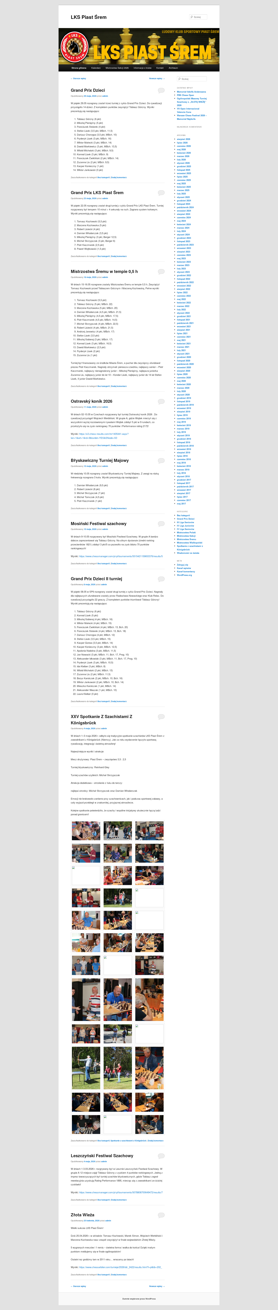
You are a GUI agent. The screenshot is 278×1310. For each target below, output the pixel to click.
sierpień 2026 (183, 139)
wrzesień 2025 (184, 173)
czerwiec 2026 (184, 146)
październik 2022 (185, 282)
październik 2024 (185, 207)
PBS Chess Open (185, 95)
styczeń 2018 (183, 476)
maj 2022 (181, 299)
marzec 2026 (183, 156)
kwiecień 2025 (184, 186)
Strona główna (79, 67)
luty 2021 (181, 350)
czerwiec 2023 (184, 254)
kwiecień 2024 (184, 224)
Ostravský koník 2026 (92, 401)
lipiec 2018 (182, 455)
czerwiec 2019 (184, 418)
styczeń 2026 (183, 162)
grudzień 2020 (184, 357)
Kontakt (160, 67)
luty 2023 (181, 268)
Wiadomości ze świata (188, 552)
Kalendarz (96, 67)
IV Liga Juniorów (185, 525)
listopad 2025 (183, 169)
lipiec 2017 (182, 496)
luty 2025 (181, 193)
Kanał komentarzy (186, 571)
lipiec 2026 (182, 142)
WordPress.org (184, 574)
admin (105, 95)
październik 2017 (185, 486)
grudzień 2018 (184, 438)
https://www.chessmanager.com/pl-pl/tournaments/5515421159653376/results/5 (121, 556)
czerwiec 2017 (184, 500)
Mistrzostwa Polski (186, 532)
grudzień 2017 (184, 479)
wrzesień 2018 (184, 449)
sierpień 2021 (183, 329)
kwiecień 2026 (184, 152)
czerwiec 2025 (184, 180)
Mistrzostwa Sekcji (186, 535)
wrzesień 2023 (184, 248)
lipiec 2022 (182, 292)
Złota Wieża (82, 1215)
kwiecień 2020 (184, 384)
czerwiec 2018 (184, 459)
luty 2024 (181, 231)
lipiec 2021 (182, 333)
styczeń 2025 (183, 197)
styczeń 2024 (183, 234)
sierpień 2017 (183, 493)
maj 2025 (181, 183)
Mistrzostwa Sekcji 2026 (117, 67)
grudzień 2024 (184, 200)
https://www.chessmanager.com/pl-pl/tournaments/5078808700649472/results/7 (121, 1192)
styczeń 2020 (183, 394)
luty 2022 (181, 309)
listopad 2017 (183, 483)
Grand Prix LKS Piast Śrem (97, 192)
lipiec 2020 (182, 374)
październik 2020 (185, 363)
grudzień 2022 (184, 275)
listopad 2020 (183, 360)
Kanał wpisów (184, 568)
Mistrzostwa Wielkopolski (189, 542)
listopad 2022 (183, 278)
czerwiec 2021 (184, 336)
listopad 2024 (183, 203)
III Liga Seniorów (185, 522)
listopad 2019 (183, 401)
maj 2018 (181, 462)
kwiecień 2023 (184, 261)
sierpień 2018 (183, 452)
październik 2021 (185, 323)
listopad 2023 (183, 241)
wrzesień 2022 (184, 285)
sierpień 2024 (183, 214)
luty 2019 (181, 431)
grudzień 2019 (184, 397)
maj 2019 (181, 421)
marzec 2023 (183, 265)
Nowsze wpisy (157, 78)
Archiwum (173, 67)
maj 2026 (181, 149)
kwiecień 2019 (184, 425)
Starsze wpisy (78, 78)
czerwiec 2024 (184, 217)
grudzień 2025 (184, 166)
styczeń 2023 (183, 271)
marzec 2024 (183, 227)
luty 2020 (181, 391)
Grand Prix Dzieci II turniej (96, 578)
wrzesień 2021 (184, 326)
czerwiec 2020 (184, 377)
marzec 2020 (183, 387)
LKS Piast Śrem (89, 16)
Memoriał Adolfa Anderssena (191, 91)
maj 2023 (181, 258)
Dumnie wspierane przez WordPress (139, 1298)
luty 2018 (181, 472)
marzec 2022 (183, 306)
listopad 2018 (183, 442)
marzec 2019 (183, 428)
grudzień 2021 (184, 316)
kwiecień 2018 (184, 466)
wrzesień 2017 (184, 489)
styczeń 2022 (183, 312)
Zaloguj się (182, 564)
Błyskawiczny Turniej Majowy (100, 460)
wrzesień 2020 (184, 367)
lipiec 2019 (182, 415)
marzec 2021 (183, 346)
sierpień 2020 (183, 370)
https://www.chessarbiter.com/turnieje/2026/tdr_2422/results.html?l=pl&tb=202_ (120, 1267)
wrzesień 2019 (184, 408)
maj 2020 (181, 380)
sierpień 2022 (183, 289)
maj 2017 (181, 503)
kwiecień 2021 (184, 343)
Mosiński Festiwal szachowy (98, 523)
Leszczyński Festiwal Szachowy (102, 1155)
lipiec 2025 (182, 176)
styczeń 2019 (183, 435)
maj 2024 (181, 220)
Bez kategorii (103, 177)
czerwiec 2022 (184, 295)
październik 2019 (185, 404)
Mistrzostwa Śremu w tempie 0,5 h (104, 271)
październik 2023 (185, 244)
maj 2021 (181, 340)
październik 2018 (185, 445)
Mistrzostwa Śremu (186, 539)
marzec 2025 (183, 190)
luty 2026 (181, 159)
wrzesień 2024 (184, 210)
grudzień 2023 (184, 237)
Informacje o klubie (142, 67)
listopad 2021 (183, 319)
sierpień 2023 (183, 251)
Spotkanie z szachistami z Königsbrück (128, 1140)
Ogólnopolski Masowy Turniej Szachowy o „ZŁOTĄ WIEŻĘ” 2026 (192, 102)
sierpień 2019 (183, 411)
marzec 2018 (183, 469)
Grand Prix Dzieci (88, 90)
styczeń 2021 (183, 353)
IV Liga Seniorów (185, 529)
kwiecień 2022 (184, 302)
